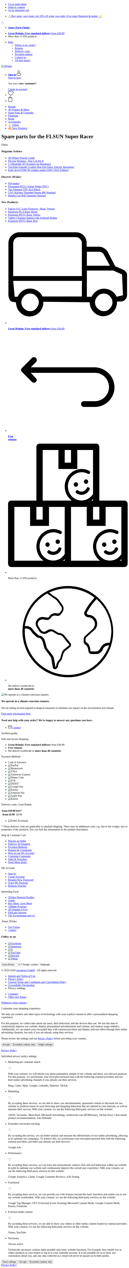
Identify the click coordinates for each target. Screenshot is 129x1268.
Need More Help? (17, 862)
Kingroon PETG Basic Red (22, 220)
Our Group (14, 927)
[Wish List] (10, 94)
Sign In (12, 873)
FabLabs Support (17, 912)
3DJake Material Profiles (21, 897)
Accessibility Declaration (21, 985)
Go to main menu (17, 4)
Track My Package (18, 882)
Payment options (23, 54)
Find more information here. (16, 713)
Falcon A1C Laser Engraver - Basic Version (31, 208)
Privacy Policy (16, 979)
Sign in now (14, 77)
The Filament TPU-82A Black (24, 189)
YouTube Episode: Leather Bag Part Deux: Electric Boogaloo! (41, 167)
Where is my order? (25, 45)
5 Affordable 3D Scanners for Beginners (29, 164)
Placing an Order (17, 841)
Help (10, 42)
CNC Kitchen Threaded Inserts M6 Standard (32, 192)
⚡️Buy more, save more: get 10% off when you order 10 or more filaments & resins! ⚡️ (55, 16)
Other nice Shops (17, 997)
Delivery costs (22, 51)
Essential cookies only (24, 1044)
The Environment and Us (21, 915)
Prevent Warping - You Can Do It (26, 161)
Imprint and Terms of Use (21, 976)
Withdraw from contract (14, 1002)
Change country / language (35, 964)
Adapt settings (45, 1044)
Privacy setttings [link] (16, 988)
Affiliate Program (17, 906)
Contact (12, 930)
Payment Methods (17, 847)
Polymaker (13, 183)
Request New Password (20, 879)
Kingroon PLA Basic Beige (22, 211)
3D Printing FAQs (18, 909)
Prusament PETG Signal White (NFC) (28, 186)
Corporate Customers (19, 856)
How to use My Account (21, 853)
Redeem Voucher (17, 885)
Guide (11, 900)
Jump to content (16, 7)
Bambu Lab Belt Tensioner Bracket (27, 195)
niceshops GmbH (25, 970)
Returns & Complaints (20, 850)
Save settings (9, 1262)
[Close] (2, 22)
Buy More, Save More (20, 903)
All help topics (22, 60)
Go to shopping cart (18, 10)
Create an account (17, 89)
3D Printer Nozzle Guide (21, 157)
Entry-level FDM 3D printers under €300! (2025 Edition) (38, 170)
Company (13, 993)
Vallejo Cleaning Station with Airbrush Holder (32, 217)
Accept (6, 1044)
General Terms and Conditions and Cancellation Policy (37, 982)
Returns (19, 48)
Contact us (20, 57)
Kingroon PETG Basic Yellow (24, 214)
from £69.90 (36, 33)
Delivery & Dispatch (19, 844)
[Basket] (68, 99)
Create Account (16, 876)
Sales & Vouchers (17, 859)
